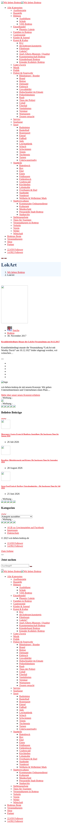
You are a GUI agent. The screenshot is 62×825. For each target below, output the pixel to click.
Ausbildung (24, 18)
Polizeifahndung (27, 94)
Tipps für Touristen (22, 220)
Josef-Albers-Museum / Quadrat (34, 54)
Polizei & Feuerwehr (23, 73)
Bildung (17, 16)
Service (16, 119)
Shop (9, 241)
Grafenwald (25, 182)
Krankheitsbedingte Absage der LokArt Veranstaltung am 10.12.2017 (30, 342)
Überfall (23, 105)
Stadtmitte (24, 192)
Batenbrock (24, 165)
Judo (21, 141)
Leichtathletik (25, 143)
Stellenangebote (20, 217)
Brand (22, 78)
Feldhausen (24, 176)
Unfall (22, 103)
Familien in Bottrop (22, 32)
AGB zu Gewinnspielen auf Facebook (25, 527)
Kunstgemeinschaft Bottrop (32, 56)
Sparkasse (18, 122)
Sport (15, 124)
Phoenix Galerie (27, 29)
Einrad (22, 135)
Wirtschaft (18, 233)
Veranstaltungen (14, 239)
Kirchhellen (24, 184)
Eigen (22, 173)
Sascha (16, 330)
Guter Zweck (19, 65)
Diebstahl (23, 84)
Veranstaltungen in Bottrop (26, 222)
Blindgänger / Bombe (29, 75)
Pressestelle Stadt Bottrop (31, 211)
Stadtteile (17, 162)
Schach (22, 146)
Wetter (16, 231)
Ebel (21, 171)
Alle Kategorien (14, 7)
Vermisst (23, 111)
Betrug (22, 81)
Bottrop (10, 333)
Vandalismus (25, 108)
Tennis (22, 152)
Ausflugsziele (19, 10)
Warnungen (24, 113)
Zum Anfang (7, 551)
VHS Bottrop (25, 24)
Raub (21, 97)
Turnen (22, 157)
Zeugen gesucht (26, 116)
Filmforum (24, 48)
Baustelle (17, 13)
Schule (22, 21)
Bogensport (24, 133)
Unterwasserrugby (28, 160)
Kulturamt (24, 206)
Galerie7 (23, 51)
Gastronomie (19, 35)
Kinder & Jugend (21, 37)
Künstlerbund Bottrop (29, 59)
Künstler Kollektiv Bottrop (32, 62)
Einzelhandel (19, 26)
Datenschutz (13, 533)
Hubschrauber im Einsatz (31, 92)
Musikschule (25, 209)
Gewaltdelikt (25, 89)
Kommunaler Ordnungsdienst (33, 203)
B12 (21, 43)
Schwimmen (25, 149)
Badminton (24, 127)
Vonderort (24, 195)
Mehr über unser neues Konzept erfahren (20, 395)
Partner (10, 244)
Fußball (22, 138)
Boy (21, 168)
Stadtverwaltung (21, 201)
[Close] (2, 554)
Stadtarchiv (24, 214)
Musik (16, 67)
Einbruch (23, 86)
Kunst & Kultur (20, 40)
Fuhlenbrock (25, 179)
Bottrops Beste (14, 236)
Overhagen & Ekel (28, 190)
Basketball (24, 130)
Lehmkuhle (24, 187)
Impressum (12, 530)
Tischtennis (24, 154)
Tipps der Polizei (27, 100)
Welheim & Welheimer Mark (33, 198)
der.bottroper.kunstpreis (30, 45)
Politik (16, 70)
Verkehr (17, 225)
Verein (16, 228)
